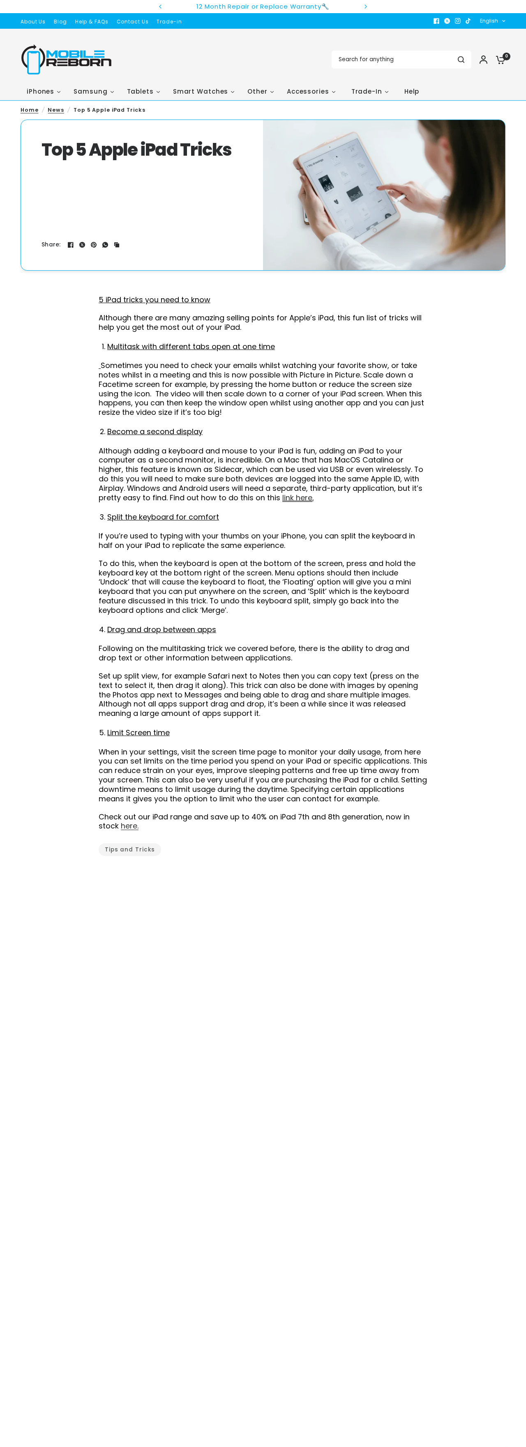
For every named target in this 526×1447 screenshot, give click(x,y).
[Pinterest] (94, 245)
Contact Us (133, 21)
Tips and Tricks (130, 849)
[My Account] (483, 59)
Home (30, 110)
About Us (33, 21)
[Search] (461, 60)
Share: (51, 245)
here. (129, 826)
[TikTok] (468, 21)
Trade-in (169, 21)
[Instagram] (457, 21)
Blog (60, 21)
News (56, 110)
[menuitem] (35, 21)
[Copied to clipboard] (117, 245)
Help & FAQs (91, 21)
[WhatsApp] (105, 245)
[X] (447, 21)
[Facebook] (436, 21)
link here (297, 497)
